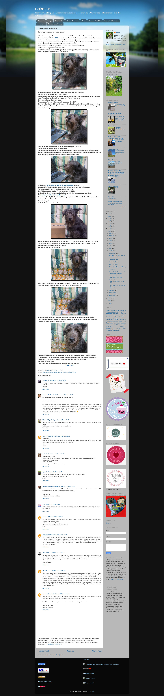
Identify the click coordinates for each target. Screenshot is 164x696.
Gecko (113, 316)
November (112, 292)
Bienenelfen (112, 126)
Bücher (108, 315)
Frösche (124, 315)
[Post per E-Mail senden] (61, 370)
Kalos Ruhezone (113, 160)
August (111, 250)
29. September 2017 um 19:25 (57, 380)
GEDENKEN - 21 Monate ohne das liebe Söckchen (120, 118)
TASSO (124, 328)
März (111, 238)
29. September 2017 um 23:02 (59, 420)
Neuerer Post (43, 651)
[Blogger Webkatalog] (45, 681)
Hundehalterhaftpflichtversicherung (114, 321)
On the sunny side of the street (119, 128)
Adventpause (118, 177)
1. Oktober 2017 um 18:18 (57, 552)
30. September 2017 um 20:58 (60, 436)
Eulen (113, 315)
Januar (111, 233)
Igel (125, 321)
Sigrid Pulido (47, 436)
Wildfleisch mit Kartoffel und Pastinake (60, 185)
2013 (109, 221)
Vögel (114, 330)
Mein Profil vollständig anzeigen (115, 44)
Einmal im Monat (114, 262)
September (112, 253)
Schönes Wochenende (118, 162)
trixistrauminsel (113, 102)
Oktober (112, 290)
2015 (109, 226)
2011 (109, 216)
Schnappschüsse (112, 198)
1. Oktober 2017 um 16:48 (59, 534)
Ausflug (108, 310)
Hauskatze (109, 319)
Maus (118, 323)
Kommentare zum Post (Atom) (54, 655)
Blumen (123, 313)
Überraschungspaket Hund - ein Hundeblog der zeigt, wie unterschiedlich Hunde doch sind (116, 173)
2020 (109, 303)
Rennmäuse (123, 326)
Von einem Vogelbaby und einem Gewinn (117, 256)
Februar (112, 235)
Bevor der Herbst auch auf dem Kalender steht (117, 272)
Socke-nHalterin (48, 594)
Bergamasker (59, 21)
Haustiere (109, 523)
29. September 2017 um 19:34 (64, 395)
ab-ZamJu (46, 570)
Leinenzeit (112, 269)
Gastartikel (108, 317)
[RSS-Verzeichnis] (89, 678)
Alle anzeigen (123, 206)
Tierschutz (109, 330)
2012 (109, 218)
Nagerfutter (123, 323)
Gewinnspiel (122, 317)
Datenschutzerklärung (55, 24)
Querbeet (108, 326)
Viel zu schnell (113, 264)
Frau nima (46, 552)
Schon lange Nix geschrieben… (119, 140)
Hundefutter (58, 372)
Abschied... (118, 187)
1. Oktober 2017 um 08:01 (52, 504)
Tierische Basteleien (95, 21)
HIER (56, 38)
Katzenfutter (113, 323)
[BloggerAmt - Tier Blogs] (88, 673)
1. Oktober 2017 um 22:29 (57, 570)
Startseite (41, 21)
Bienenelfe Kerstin (48, 395)
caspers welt (47, 534)
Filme (118, 315)
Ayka (44, 472)
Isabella (45, 454)
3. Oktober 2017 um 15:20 (61, 594)
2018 (109, 298)
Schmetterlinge (110, 328)
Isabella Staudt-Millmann (51, 486)
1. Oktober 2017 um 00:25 (56, 454)
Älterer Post (96, 651)
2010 (109, 213)
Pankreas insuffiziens (69, 372)
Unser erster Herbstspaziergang (115, 276)
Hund (53, 372)
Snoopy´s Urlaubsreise (111, 21)
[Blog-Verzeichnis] (41, 686)
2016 (109, 228)
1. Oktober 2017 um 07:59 (67, 486)
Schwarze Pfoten (113, 149)
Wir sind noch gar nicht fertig (117, 267)
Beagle (49, 21)
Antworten (46, 389)
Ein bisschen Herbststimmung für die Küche (116, 281)
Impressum (41, 24)
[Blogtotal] (41, 677)
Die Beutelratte (113, 259)
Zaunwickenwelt (113, 186)
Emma (118, 32)
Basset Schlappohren (115, 201)
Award (112, 310)
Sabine (45, 380)
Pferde (124, 325)
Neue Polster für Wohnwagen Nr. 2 (120, 105)
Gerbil (83, 21)
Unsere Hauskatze (72, 21)
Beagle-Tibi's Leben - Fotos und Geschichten (115, 137)
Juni (110, 245)
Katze (108, 323)
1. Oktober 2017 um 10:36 (55, 517)
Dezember (112, 295)
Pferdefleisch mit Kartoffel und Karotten (52, 195)
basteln (116, 310)
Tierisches (42, 9)
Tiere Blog (86, 659)
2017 (109, 231)
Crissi (44, 517)
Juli (110, 248)
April (110, 240)
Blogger (92, 691)
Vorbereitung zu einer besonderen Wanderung (119, 152)
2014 (109, 223)
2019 (109, 300)
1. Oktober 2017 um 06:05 (54, 472)
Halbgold (111, 197)
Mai (110, 243)
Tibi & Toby (46, 420)
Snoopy (118, 328)
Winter (118, 330)
